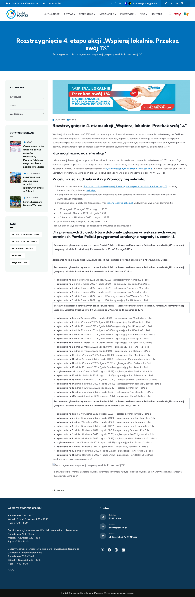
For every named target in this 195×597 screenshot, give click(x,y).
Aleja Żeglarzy (19, 263)
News (73, 119)
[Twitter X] (102, 550)
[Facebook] (109, 550)
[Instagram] (116, 550)
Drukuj (60, 489)
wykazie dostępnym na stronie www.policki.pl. (129, 168)
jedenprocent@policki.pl (120, 202)
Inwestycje (15, 96)
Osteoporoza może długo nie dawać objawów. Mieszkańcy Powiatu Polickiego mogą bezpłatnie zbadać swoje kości (33, 156)
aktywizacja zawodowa (24, 242)
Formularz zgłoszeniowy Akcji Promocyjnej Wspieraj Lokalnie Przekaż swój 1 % (125, 186)
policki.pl (90, 190)
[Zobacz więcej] (15, 146)
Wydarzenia (16, 113)
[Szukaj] (170, 14)
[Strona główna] (16, 14)
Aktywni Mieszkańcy (23, 249)
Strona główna (60, 54)
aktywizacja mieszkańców (26, 235)
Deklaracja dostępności (145, 3)
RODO (11, 569)
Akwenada (17, 256)
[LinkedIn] (123, 550)
